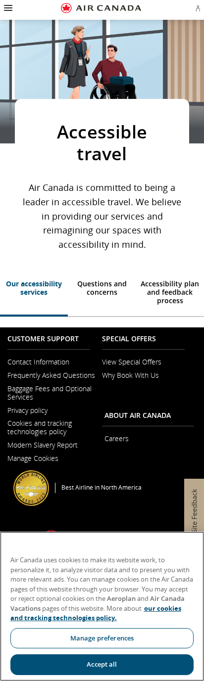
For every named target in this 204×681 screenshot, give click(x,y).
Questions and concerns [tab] (102, 288)
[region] (102, 606)
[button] (7, 7)
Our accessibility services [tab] (34, 288)
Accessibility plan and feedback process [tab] (170, 292)
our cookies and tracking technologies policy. (95, 613)
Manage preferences (102, 638)
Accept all (102, 664)
